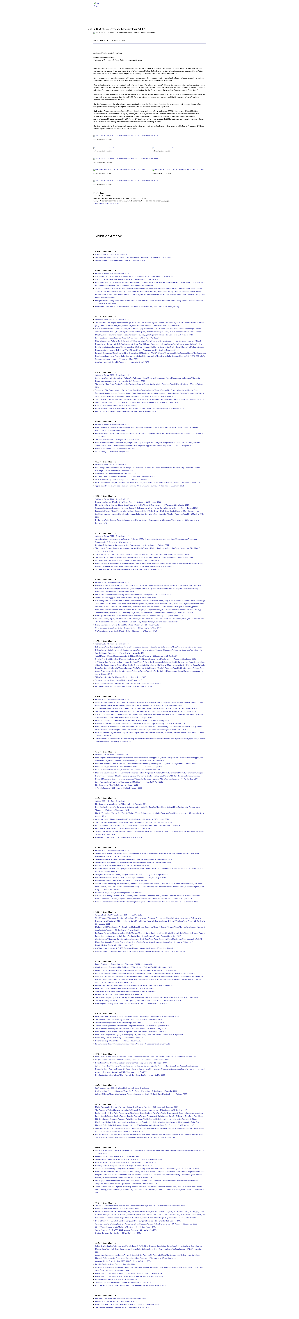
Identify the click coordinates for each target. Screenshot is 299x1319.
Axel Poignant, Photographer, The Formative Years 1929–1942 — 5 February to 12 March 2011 (132, 1003)
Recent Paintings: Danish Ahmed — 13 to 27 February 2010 (118, 1041)
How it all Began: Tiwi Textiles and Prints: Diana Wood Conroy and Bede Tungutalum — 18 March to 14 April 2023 (139, 408)
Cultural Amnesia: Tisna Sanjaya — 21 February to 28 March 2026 (120, 260)
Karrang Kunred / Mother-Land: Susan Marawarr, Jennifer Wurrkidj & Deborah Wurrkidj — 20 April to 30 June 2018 (139, 616)
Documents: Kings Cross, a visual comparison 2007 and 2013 (118, 893)
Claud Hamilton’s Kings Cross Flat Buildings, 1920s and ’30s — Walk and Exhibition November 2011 (133, 967)
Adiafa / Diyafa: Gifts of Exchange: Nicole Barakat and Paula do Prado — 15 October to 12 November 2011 (136, 970)
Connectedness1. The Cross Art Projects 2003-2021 (115, 474)
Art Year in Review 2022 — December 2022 (112, 424)
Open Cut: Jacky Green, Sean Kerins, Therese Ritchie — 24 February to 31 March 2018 (128, 628)
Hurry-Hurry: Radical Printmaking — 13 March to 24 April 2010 (119, 1038)
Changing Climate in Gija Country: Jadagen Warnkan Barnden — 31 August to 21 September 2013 (132, 874)
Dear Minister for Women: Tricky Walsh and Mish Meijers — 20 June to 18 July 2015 (127, 770)
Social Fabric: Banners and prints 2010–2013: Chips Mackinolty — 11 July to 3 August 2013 (130, 877)
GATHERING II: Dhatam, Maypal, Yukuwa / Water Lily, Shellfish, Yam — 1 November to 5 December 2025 (135, 276)
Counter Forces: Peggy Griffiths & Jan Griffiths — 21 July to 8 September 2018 (125, 597)
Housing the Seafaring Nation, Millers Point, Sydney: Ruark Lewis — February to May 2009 (130, 1075)
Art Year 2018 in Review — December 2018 (112, 582)
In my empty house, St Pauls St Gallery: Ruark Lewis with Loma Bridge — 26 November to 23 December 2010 (137, 1016)
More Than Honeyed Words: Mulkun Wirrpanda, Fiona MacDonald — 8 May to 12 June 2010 (131, 1032)
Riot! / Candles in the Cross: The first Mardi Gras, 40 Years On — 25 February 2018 (127, 625)
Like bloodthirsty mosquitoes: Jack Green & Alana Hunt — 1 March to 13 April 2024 (127, 338)
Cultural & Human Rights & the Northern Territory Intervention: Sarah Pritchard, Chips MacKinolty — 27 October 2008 (141, 1094)
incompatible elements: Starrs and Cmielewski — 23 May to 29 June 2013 (123, 880)
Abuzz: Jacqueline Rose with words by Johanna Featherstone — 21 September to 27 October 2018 (133, 594)
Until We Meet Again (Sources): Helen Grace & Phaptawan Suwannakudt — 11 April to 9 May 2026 (133, 257)
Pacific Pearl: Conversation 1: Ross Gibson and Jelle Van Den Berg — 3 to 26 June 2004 (129, 1276)
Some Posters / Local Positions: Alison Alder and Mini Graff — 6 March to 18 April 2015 (129, 782)
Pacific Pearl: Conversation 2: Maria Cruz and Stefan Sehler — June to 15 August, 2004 (128, 1273)
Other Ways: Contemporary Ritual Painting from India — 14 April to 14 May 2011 (126, 991)
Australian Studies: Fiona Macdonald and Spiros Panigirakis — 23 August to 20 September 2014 (132, 819)
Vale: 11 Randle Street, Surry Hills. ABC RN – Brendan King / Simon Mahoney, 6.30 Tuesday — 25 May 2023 (136, 402)
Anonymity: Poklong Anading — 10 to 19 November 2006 (117, 1156)
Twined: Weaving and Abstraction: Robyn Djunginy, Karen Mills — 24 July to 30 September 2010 (132, 1026)
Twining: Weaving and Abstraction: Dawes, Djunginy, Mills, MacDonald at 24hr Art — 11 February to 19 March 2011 (140, 1000)
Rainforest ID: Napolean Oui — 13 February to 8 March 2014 (118, 837)
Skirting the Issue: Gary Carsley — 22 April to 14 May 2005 (118, 1233)
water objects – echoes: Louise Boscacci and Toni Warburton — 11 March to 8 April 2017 (129, 683)
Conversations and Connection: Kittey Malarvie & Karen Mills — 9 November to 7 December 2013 (133, 862)
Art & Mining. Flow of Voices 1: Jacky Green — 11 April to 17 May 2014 (122, 828)
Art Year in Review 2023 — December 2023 (112, 375)
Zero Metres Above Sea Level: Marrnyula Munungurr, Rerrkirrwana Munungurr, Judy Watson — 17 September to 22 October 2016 (145, 711)
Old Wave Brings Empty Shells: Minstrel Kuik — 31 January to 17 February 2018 (126, 631)
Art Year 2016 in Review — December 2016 (112, 699)
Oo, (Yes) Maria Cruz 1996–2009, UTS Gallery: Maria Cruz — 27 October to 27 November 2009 (132, 1060)
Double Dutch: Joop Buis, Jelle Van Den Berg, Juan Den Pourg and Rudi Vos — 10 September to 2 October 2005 (138, 1221)
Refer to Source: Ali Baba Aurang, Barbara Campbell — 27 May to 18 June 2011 (125, 988)
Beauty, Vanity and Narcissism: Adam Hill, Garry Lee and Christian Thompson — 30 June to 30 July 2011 (135, 985)
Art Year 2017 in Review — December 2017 (112, 644)
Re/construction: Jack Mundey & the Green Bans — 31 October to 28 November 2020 (128, 502)
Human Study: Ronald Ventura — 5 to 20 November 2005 (117, 1209)
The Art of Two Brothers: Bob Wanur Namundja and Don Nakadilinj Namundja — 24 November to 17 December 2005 (140, 1206)
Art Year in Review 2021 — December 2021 (112, 465)
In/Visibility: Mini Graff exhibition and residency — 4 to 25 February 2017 (123, 686)
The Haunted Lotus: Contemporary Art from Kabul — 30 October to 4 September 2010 (128, 1019)
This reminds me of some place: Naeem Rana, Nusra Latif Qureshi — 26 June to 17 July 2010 (130, 1029)
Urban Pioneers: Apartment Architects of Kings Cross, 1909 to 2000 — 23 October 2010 (129, 1023)
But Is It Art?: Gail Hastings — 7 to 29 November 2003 (116, 1301)
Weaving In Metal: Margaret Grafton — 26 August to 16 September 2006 (123, 1165)
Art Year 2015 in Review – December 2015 (111, 755)
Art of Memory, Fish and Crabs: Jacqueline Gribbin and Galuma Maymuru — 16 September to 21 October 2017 (137, 656)
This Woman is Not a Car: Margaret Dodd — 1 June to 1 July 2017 (120, 677)
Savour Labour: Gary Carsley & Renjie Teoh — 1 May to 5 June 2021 (121, 480)
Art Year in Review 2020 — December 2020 (112, 499)
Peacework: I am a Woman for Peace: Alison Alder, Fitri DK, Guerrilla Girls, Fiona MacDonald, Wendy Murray (137, 307)
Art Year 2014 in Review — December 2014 (112, 801)
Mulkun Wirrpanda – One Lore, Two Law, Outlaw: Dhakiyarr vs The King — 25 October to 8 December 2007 (136, 1107)
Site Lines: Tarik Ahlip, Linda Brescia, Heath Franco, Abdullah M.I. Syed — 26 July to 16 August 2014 (133, 822)
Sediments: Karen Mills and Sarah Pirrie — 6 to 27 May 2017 (118, 680)
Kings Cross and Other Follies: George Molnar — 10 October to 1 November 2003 (127, 1304)
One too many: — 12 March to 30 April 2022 (112, 452)
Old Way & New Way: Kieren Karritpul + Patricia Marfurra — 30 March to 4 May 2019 (128, 560)
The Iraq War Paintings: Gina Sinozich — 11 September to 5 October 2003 (123, 1307)
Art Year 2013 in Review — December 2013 (112, 850)
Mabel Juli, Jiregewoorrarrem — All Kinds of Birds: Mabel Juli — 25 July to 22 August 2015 (130, 767)
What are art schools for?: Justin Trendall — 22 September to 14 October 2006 (125, 1162)
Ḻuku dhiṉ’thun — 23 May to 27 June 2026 (111, 254)
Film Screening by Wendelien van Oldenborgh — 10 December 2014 (121, 804)
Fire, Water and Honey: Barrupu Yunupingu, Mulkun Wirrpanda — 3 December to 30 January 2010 (132, 1044)
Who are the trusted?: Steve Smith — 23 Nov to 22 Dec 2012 (118, 915)
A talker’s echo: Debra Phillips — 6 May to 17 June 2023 (116, 405)
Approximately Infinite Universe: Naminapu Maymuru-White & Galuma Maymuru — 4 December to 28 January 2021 (139, 486)
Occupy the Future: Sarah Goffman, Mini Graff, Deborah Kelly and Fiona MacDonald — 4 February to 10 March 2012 (140, 951)
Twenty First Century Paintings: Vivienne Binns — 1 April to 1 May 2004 (123, 1282)
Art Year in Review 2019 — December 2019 (112, 536)
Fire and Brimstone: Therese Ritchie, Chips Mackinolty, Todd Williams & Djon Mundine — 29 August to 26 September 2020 (142, 505)
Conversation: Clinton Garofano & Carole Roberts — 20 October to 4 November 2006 (128, 1159)
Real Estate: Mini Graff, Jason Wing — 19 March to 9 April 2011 (119, 994)
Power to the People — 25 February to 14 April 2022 (115, 449)
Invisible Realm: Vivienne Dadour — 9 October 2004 (115, 1264)
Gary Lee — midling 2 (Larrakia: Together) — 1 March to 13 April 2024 (122, 362)
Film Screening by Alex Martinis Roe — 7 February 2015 (116, 785)
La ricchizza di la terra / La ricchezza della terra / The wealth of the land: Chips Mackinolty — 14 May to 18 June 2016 (140, 723)
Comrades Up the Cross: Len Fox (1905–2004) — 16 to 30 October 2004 (123, 1261)
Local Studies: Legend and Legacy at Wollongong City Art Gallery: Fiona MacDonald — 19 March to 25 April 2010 (139, 1035)
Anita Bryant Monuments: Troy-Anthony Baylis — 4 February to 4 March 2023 (125, 411)
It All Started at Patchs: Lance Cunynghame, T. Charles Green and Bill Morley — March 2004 (130, 1285)
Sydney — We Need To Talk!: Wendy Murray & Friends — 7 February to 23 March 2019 (128, 569)
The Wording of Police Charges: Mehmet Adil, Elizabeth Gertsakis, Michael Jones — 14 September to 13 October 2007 (141, 1110)
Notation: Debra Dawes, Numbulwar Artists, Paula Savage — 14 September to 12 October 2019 (132, 545)
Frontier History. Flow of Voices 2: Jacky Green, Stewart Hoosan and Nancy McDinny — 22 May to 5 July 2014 (137, 825)
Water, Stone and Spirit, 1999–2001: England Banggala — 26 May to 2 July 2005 (126, 1230)
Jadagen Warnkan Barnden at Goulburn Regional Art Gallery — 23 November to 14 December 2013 (133, 859)
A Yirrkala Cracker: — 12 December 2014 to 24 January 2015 (118, 788)
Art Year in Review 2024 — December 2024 (112, 320)
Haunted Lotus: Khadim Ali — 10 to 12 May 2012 (114, 945)
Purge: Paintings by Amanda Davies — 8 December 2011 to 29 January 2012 (124, 964)
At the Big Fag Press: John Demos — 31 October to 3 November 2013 (122, 865)
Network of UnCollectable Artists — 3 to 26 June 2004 (116, 1279)
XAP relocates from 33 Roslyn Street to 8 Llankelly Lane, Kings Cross (122, 1088)
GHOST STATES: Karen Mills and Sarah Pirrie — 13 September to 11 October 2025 (127, 279)
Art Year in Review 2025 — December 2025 (112, 273)
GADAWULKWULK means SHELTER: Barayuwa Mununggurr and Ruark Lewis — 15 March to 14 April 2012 (136, 948)
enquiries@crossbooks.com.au (107, 203)
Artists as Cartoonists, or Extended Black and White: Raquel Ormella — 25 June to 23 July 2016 (132, 720)
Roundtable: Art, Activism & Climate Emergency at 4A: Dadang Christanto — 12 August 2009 (131, 1063)
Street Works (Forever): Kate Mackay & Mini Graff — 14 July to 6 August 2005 (125, 1227)
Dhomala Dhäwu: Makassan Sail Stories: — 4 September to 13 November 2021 (125, 477)
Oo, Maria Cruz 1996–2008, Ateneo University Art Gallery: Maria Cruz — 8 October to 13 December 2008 (136, 1091)
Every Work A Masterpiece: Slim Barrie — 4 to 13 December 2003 (120, 1298)
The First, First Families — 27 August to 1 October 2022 (117, 439)
